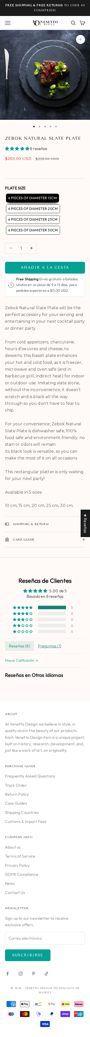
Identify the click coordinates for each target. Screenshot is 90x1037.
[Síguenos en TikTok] (46, 973)
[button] (17, 148)
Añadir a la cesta (45, 267)
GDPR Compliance (21, 874)
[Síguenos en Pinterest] (33, 973)
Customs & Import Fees (25, 821)
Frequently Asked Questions (30, 775)
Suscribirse (27, 955)
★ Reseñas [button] (85, 523)
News (10, 883)
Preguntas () (49, 645)
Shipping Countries (22, 812)
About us (12, 847)
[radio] (32, 198)
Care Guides (16, 803)
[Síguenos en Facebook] (7, 973)
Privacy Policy (17, 865)
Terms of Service (20, 856)
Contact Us (15, 892)
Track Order (16, 785)
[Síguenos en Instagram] (20, 973)
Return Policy (17, 794)
